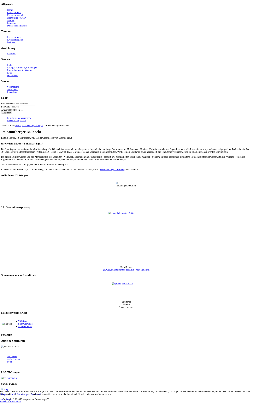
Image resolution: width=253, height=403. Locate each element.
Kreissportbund (14, 12)
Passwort (5, 106)
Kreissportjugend (15, 15)
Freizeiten (11, 42)
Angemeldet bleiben (10, 110)
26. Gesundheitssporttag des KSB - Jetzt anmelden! (126, 269)
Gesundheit (12, 89)
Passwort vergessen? (16, 120)
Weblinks (22, 321)
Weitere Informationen (10, 401)
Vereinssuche (13, 87)
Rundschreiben (25, 326)
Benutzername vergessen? (19, 118)
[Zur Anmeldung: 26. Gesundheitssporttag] (126, 238)
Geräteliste (12, 356)
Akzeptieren (5, 399)
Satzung (10, 20)
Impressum (12, 23)
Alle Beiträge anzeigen (32, 125)
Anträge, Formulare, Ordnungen (22, 67)
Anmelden (6, 113)
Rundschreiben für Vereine (19, 70)
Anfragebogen (13, 359)
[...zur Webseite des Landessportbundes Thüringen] (126, 378)
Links (9, 65)
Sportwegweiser (25, 324)
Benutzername (7, 103)
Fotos (9, 73)
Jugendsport (12, 92)
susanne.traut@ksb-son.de (112, 169)
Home (10, 10)
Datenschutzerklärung (17, 25)
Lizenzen (11, 53)
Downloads (12, 75)
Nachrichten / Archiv (16, 18)
